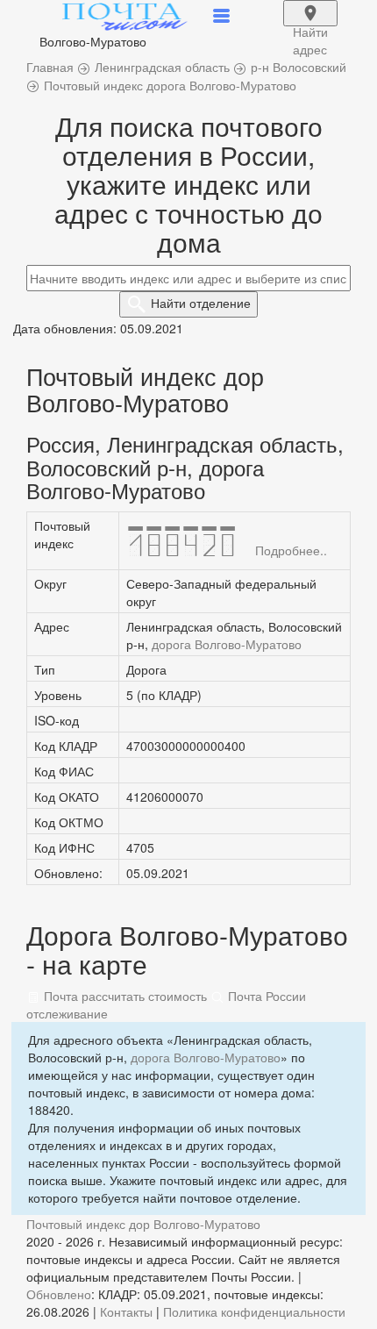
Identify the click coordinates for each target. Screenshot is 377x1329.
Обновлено (58, 1294)
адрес (310, 24)
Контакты (126, 1311)
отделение (201, 302)
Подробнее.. (291, 550)
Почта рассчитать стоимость (123, 995)
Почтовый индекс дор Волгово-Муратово (143, 1224)
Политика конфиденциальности (254, 1311)
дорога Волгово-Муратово (227, 644)
